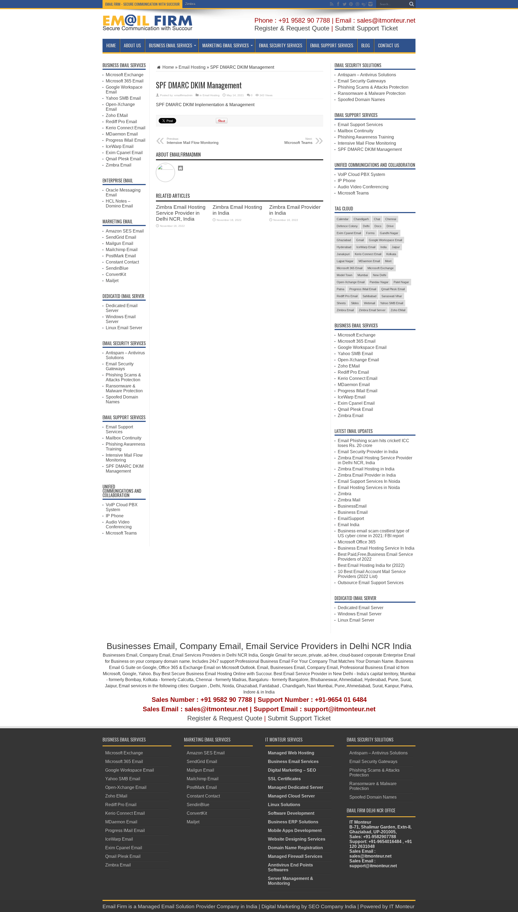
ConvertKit (116, 274)
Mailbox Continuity (123, 438)
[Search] (411, 4)
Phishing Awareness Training (366, 137)
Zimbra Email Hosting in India (366, 469)
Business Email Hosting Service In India (376, 548)
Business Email (353, 512)
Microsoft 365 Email (125, 81)
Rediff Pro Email (121, 121)
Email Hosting (192, 67)
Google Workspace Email (385, 240)
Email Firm (115, 906)
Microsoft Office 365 (357, 542)
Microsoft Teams (121, 533)
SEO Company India (332, 906)
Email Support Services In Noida (369, 481)
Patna (340, 289)
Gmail (360, 240)
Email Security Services (280, 45)
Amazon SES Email (125, 231)
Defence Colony (347, 226)
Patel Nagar (401, 282)
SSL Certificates (284, 778)
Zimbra (344, 493)
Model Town (344, 275)
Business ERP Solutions (293, 822)
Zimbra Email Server (372, 310)
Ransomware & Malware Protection (124, 388)
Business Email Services (170, 45)
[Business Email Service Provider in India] (148, 26)
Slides (355, 303)
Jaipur (396, 247)
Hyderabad (344, 247)
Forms (370, 233)
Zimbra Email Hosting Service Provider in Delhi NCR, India (181, 213)
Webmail (369, 303)
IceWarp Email (120, 146)
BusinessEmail (352, 506)
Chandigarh (361, 219)
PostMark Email (121, 256)
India (383, 247)
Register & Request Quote (291, 28)
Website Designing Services (296, 839)
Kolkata (391, 254)
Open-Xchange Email (350, 282)
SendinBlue (117, 268)
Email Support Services (331, 45)
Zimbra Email (118, 165)
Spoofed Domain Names (361, 99)
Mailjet (112, 280)
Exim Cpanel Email (124, 152)
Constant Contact (122, 262)
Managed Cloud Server (291, 796)
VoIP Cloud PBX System (361, 174)
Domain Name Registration (295, 847)
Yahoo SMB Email (123, 98)
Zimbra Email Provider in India (367, 475)
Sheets (341, 303)
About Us (132, 45)
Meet (388, 261)
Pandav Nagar (379, 282)
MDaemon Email (122, 134)
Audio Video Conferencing (119, 524)
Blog (365, 45)
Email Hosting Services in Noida (369, 487)
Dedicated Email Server (360, 607)
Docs (377, 226)
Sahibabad (369, 296)
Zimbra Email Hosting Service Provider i (214, 4)
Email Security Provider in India (368, 451)
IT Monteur (401, 906)
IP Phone (115, 516)
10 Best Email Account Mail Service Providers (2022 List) (372, 574)
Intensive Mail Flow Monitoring (193, 141)
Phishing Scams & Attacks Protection (123, 377)
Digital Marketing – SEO (292, 770)
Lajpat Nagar (345, 261)
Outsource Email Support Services (371, 582)
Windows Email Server (359, 614)
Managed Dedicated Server (295, 787)
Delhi (366, 226)
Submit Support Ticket (366, 28)
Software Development (291, 813)
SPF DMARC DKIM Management (125, 468)
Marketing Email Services (225, 45)
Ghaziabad (344, 240)
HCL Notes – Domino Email (119, 203)
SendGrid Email (121, 237)
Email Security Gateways (120, 366)
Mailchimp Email (122, 249)
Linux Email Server (124, 327)
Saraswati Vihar (391, 296)
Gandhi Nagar (389, 233)
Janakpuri (343, 254)
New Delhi (379, 275)
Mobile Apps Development (295, 830)
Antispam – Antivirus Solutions (367, 74)
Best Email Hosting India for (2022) (371, 565)
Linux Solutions (284, 804)
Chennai (390, 219)
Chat (377, 219)
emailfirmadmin (183, 95)
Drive (390, 226)
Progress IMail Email (125, 140)
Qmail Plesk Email (123, 159)
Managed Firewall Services (295, 856)
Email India (348, 524)
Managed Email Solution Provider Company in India (197, 906)
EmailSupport (351, 518)
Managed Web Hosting (291, 753)
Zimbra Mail (349, 500)
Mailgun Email (119, 243)
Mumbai (362, 275)
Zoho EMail (117, 115)
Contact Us (388, 45)
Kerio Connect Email (125, 128)
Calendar (343, 219)
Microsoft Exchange (125, 74)
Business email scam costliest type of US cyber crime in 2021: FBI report (373, 533)
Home (111, 45)
